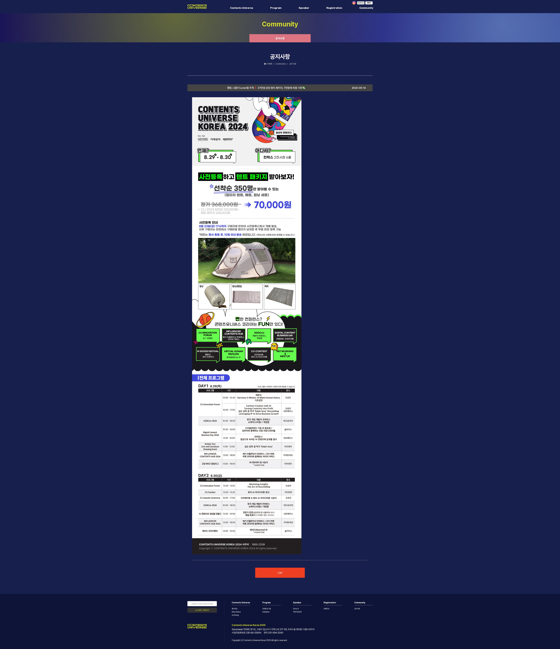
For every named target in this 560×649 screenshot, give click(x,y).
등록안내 (326, 609)
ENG (369, 3)
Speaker (304, 8)
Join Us (361, 3)
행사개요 (234, 609)
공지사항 (280, 38)
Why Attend (236, 612)
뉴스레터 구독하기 (202, 610)
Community (366, 8)
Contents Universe (241, 8)
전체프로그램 (266, 609)
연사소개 (296, 609)
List (280, 572)
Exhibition (266, 612)
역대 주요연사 (297, 612)
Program (276, 8)
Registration (334, 8)
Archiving (235, 615)
